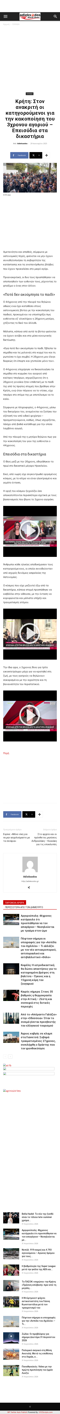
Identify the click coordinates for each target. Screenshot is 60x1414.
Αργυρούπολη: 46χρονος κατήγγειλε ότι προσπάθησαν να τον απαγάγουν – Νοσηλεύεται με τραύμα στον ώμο (37, 923)
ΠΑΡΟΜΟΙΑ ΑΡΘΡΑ (14, 902)
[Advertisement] (30, 59)
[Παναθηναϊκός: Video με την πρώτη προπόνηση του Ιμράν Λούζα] (11, 1370)
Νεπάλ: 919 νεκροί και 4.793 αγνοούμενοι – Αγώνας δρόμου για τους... (38, 1253)
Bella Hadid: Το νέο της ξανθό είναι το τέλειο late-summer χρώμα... (37, 1217)
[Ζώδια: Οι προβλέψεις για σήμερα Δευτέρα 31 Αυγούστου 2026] (11, 1337)
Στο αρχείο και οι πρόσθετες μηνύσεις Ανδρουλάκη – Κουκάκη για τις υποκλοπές (44, 839)
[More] (46, 155)
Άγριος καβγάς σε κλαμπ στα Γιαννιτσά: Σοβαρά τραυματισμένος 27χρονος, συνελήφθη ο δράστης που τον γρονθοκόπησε (38, 1041)
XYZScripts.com (46, 1412)
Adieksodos (22, 143)
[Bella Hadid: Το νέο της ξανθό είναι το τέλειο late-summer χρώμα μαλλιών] (11, 1217)
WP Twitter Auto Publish (17, 1412)
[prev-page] (5, 1057)
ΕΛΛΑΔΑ (16, 24)
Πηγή (6, 753)
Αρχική (6, 24)
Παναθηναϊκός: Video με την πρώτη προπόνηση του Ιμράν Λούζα (37, 1369)
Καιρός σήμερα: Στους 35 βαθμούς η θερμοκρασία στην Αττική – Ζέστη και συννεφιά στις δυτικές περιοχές (37, 999)
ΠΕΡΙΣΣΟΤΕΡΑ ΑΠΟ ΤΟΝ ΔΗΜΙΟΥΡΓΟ (24, 907)
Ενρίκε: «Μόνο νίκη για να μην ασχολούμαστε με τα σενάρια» (16, 837)
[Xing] (30, 888)
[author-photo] (30, 872)
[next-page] (10, 1057)
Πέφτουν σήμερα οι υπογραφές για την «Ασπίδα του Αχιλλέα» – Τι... (39, 1320)
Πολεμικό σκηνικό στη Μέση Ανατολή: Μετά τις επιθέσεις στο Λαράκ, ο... (37, 1353)
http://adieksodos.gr (30, 881)
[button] (5, 16)
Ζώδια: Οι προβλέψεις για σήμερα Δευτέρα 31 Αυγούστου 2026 (38, 1337)
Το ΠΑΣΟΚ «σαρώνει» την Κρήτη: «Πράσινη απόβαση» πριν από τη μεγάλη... (39, 1284)
